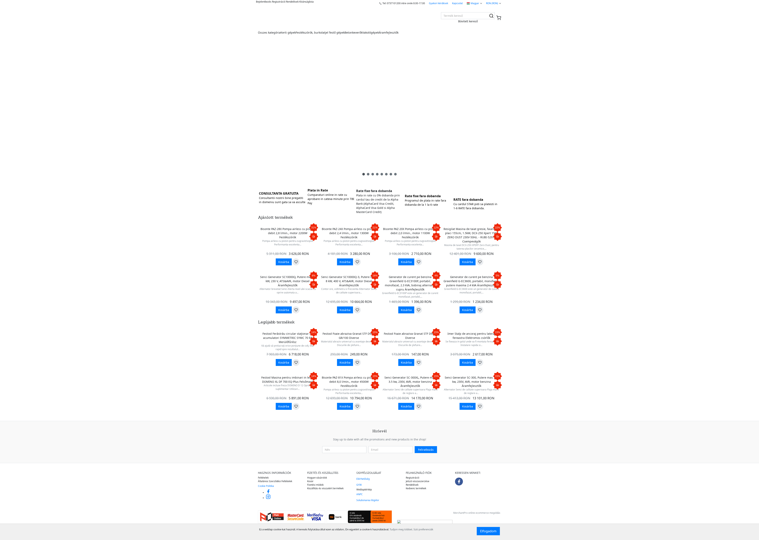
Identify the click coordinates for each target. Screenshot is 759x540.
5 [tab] (381, 174)
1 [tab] (363, 174)
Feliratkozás (426, 449)
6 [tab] (386, 174)
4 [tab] (377, 174)
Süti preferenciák (423, 529)
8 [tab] (395, 174)
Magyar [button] (475, 3)
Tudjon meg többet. (401, 529)
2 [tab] (368, 174)
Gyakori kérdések (438, 3)
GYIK (359, 484)
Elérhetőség (363, 479)
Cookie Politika (266, 486)
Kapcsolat (457, 3)
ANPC (359, 494)
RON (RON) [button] (492, 3)
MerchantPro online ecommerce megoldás (476, 513)
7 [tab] (391, 174)
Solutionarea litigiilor (367, 500)
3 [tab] (372, 174)
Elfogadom (488, 531)
